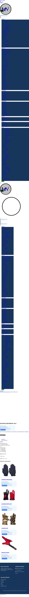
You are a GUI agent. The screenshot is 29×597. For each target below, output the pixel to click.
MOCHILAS (4, 284)
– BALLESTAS (7, 26)
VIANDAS (4, 89)
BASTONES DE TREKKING (7, 259)
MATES (4, 282)
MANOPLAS (5, 97)
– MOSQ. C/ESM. (7, 341)
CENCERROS (5, 159)
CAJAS (4, 151)
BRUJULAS (4, 56)
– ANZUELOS (6, 129)
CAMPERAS (5, 312)
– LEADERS (6, 132)
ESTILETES (4, 95)
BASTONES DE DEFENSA (7, 29)
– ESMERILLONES (7, 131)
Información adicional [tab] (4, 440)
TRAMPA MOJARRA (6, 180)
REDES (4, 175)
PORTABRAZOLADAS (6, 172)
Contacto (16, 573)
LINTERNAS (5, 72)
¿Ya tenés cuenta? (8, 429)
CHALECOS (5, 313)
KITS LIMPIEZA (5, 34)
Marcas (2, 583)
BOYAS (4, 150)
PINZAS (4, 171)
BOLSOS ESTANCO (6, 117)
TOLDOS (4, 87)
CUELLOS (4, 314)
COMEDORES (5, 65)
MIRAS (4, 36)
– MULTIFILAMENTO (7, 169)
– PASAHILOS (7, 156)
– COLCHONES (7, 63)
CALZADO (4, 310)
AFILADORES (5, 91)
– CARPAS (6, 59)
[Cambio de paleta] (14, 1)
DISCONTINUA (14, 431)
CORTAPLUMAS (5, 93)
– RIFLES (6, 254)
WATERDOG (21, 431)
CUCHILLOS (5, 94)
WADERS (4, 115)
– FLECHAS (6, 28)
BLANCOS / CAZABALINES (7, 30)
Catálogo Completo (3, 579)
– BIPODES (6, 252)
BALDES (4, 144)
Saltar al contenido (2, 0)
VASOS (4, 88)
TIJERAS (4, 100)
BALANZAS (4, 143)
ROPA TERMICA (5, 113)
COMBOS (4, 368)
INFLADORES (5, 70)
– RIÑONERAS (7, 149)
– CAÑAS (6, 154)
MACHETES (5, 96)
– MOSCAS (6, 142)
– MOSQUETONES (7, 340)
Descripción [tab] (3, 439)
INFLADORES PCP (6, 33)
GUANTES (7, 431)
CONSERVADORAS (6, 66)
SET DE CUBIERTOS (6, 99)
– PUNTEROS (7, 157)
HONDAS (4, 32)
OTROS (4, 38)
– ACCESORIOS (7, 40)
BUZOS (4, 309)
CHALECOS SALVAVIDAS (6, 118)
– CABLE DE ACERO (8, 130)
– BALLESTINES (7, 27)
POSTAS (4, 42)
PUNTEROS (5, 174)
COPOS (4, 369)
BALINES (4, 231)
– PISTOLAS (6, 41)
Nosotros (2, 584)
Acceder (3, 181)
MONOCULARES (5, 125)
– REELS (6, 177)
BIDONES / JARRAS (6, 260)
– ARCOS (6, 229)
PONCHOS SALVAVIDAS (6, 120)
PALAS (4, 287)
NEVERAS (4, 285)
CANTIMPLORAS (5, 57)
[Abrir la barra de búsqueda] (0, 218)
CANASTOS (5, 152)
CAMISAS (4, 311)
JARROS (4, 71)
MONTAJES (4, 37)
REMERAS (4, 112)
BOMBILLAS (5, 54)
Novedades (2, 580)
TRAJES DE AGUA (5, 114)
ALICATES (4, 92)
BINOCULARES (5, 123)
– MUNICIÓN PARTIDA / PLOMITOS (8, 343)
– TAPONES (6, 85)
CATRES (4, 61)
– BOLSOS (6, 147)
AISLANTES (5, 256)
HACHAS (4, 69)
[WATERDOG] (3, 437)
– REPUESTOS (7, 60)
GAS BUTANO (5, 68)
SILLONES (4, 82)
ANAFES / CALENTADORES (7, 257)
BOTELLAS (4, 55)
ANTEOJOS (4, 122)
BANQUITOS (5, 258)
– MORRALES (7, 148)
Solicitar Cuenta (3, 429)
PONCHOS (4, 111)
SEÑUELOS (5, 179)
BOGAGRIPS (5, 145)
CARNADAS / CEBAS (6, 158)
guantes (18, 431)
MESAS (4, 283)
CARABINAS (5, 31)
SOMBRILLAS (5, 83)
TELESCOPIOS (5, 126)
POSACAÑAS (5, 173)
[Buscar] (0, 16)
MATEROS (4, 281)
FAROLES (4, 67)
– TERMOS (6, 86)
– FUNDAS (6, 253)
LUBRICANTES (5, 35)
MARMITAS (4, 280)
